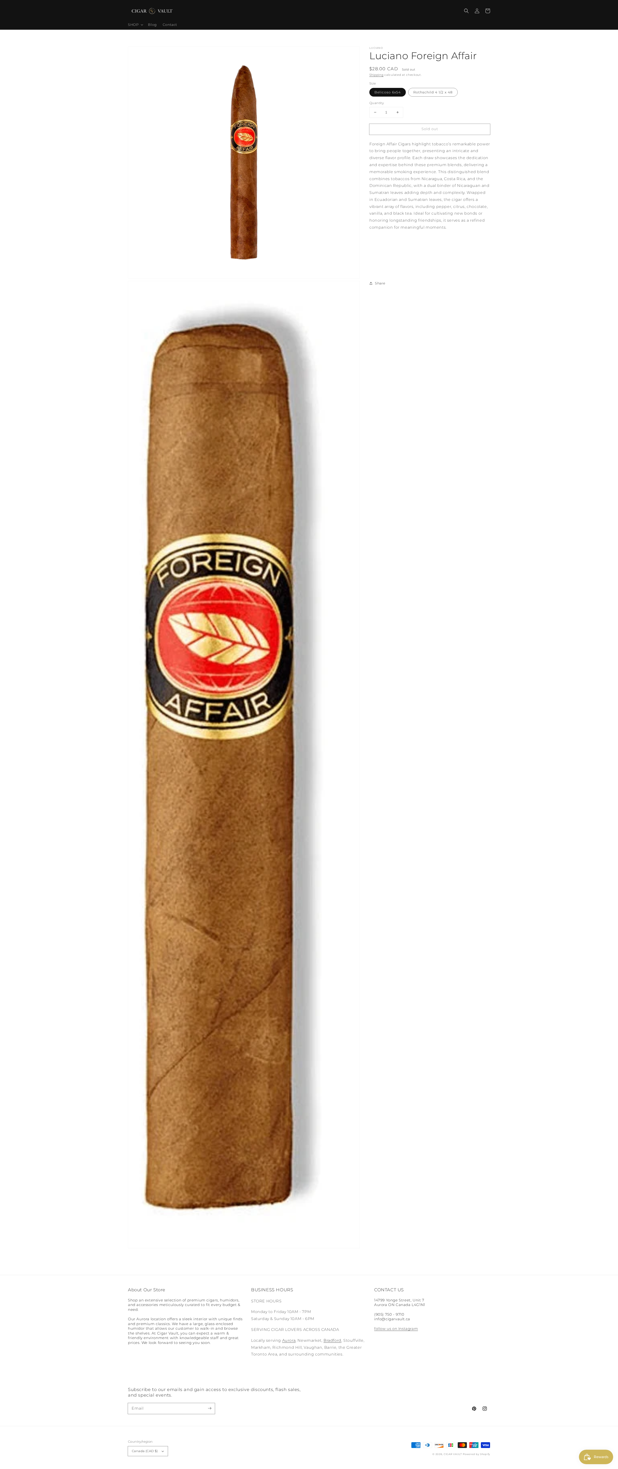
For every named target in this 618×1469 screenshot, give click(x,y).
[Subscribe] (209, 1408)
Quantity (376, 103)
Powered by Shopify (476, 1454)
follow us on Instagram (396, 1328)
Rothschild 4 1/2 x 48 (433, 92)
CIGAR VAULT (453, 1454)
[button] (466, 11)
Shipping (376, 75)
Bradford (332, 1340)
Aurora (289, 1340)
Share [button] (380, 283)
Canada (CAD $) (145, 1451)
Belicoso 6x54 (387, 92)
